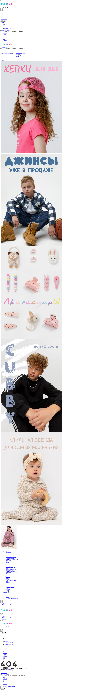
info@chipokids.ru (5, 30)
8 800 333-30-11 (4, 19)
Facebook (5, 34)
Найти (2, 688)
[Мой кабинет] (1, 615)
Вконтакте (5, 33)
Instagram (5, 35)
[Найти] (1, 10)
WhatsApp (5, 40)
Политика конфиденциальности (8, 686)
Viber (4, 37)
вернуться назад (3, 669)
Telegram (5, 36)
